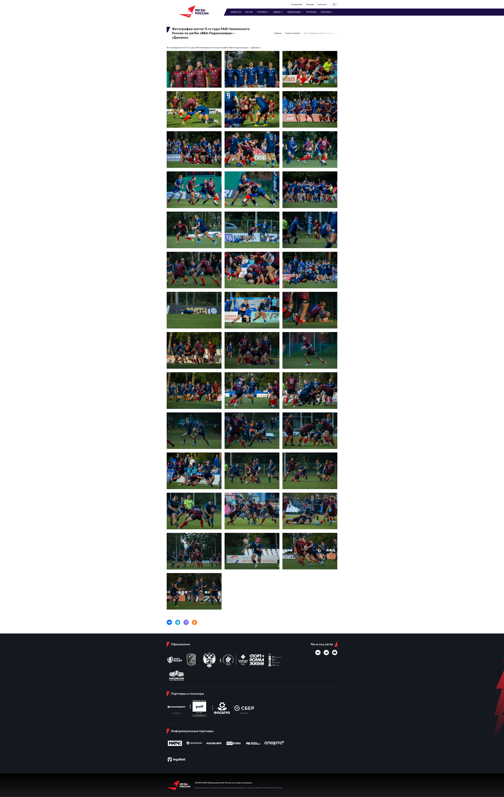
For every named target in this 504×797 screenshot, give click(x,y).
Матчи (249, 12)
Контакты (322, 4)
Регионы (311, 12)
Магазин (310, 4)
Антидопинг (296, 4)
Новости (236, 12)
